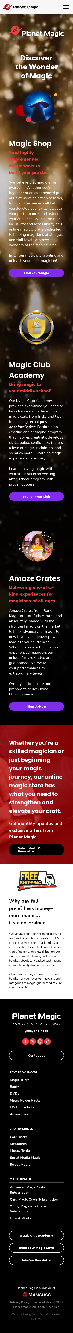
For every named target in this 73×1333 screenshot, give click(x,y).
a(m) (38, 1318)
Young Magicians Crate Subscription (28, 1208)
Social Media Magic (25, 1157)
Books (14, 1086)
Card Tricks (19, 1137)
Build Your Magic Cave (36, 1247)
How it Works (21, 1218)
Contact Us (36, 1055)
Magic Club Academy (36, 1235)
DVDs (14, 1093)
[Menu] (36, 7)
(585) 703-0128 (36, 1031)
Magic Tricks (19, 1080)
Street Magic (20, 1164)
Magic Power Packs (25, 1100)
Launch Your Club (36, 496)
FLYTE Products (22, 1107)
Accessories (19, 1114)
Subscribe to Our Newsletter (31, 850)
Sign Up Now (36, 706)
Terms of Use (42, 1302)
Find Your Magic (36, 273)
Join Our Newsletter (36, 1260)
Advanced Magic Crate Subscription (27, 1190)
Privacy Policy (19, 1302)
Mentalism (18, 1144)
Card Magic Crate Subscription (34, 1199)
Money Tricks (20, 1151)
